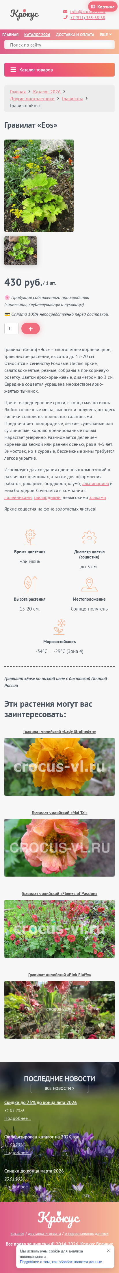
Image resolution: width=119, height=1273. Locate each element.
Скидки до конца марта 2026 (34, 1171)
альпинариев (95, 483)
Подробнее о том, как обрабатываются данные (61, 1262)
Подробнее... (17, 1118)
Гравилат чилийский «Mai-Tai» (60, 813)
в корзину (30, 328)
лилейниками (18, 497)
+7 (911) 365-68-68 (87, 17)
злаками (97, 497)
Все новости (58, 1088)
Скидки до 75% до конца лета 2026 (40, 1102)
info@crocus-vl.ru (87, 11)
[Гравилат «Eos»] (39, 186)
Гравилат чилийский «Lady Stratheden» (59, 732)
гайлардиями (47, 497)
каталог (17, 1233)
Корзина (106, 7)
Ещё (104, 35)
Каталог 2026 (37, 35)
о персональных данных (87, 1233)
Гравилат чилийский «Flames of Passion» (59, 894)
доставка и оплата (44, 1233)
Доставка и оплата (75, 35)
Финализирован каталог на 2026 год (41, 1137)
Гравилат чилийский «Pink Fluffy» (59, 975)
